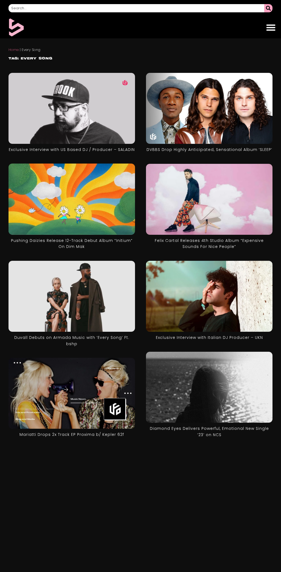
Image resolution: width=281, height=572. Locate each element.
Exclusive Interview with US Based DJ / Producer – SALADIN (72, 149)
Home (14, 49)
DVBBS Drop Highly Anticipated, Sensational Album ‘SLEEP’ (209, 149)
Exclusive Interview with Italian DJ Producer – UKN (209, 337)
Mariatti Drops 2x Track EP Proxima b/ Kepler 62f (71, 434)
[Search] (268, 8)
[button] (270, 27)
